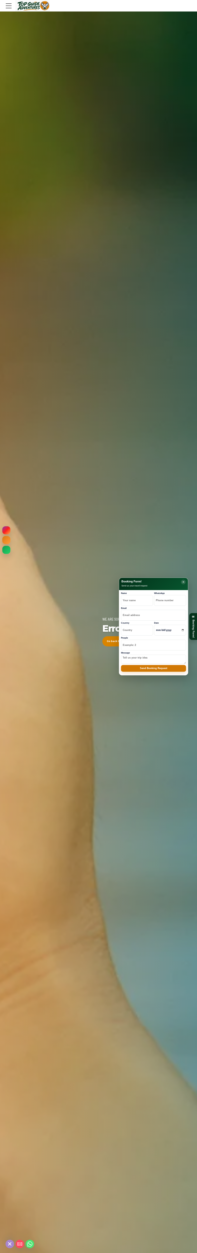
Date (156, 623)
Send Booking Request (153, 668)
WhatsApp (159, 593)
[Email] (20, 1244)
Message (125, 653)
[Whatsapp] (30, 1244)
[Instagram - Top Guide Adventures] (6, 530)
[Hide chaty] (10, 1244)
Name (124, 593)
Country (125, 623)
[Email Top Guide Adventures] (6, 540)
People (124, 638)
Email (124, 608)
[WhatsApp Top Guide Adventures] (6, 550)
